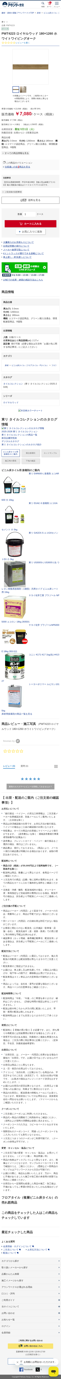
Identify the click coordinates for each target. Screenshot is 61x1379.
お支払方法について (37, 1249)
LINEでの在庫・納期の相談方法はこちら (23, 279)
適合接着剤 (30, 453)
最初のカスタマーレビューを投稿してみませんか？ (30, 786)
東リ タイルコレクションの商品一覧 (19, 434)
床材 (39, 13)
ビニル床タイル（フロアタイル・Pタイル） (30, 365)
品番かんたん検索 (10, 1274)
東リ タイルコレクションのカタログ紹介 (22, 444)
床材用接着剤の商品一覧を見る (17, 714)
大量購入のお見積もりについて (18, 242)
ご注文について (10, 1249)
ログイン (6, 1326)
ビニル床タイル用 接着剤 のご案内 (10, 453)
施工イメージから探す (12, 1280)
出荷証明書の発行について (16, 246)
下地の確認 (30, 461)
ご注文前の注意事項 (13, 192)
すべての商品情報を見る (17, 153)
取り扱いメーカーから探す (15, 1267)
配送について (9, 1253)
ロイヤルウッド (11, 402)
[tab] (10, 767)
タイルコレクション (13, 383)
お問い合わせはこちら (33, 1346)
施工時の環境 (10, 461)
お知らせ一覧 (8, 1319)
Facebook (28, 1369)
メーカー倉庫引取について (16, 249)
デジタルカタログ (10, 441)
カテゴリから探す (10, 1261)
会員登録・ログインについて (17, 1246)
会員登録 (6, 1332)
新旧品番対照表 (9, 438)
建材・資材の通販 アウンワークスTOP (18, 13)
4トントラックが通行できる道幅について (23, 253)
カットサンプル (50, 453)
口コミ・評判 (8, 1293)
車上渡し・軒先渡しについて (17, 257)
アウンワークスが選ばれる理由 (17, 1287)
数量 (20, 214)
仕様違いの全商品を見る (17, 167)
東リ (3, 22)
